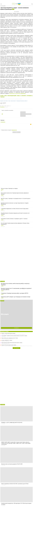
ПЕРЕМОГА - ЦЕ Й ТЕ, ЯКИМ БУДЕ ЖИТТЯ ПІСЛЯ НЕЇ (11, 422)
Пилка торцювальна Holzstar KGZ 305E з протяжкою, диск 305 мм (14, 483)
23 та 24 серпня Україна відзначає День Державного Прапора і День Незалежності (15, 224)
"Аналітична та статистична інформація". (17, 93)
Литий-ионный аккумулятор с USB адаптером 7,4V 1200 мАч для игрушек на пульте (16, 504)
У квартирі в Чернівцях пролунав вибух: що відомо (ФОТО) (14, 293)
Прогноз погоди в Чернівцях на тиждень (9, 188)
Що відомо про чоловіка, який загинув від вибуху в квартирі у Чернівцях (15, 284)
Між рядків (5, 314)
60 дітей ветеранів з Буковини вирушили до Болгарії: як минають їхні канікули (15, 214)
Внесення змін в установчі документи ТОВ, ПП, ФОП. (12, 464)
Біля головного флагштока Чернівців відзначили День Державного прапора (15, 193)
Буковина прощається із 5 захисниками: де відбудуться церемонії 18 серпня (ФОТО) (16, 289)
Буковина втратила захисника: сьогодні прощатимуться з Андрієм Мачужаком (14, 203)
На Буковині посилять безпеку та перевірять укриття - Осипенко (14, 218)
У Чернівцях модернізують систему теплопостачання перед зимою (14, 208)
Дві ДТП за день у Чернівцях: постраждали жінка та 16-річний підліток (15, 198)
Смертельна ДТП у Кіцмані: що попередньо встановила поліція (15, 296)
